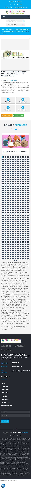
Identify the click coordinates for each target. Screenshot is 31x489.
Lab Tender (5, 399)
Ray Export (25, 432)
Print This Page (19, 115)
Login (12, 1)
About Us (5, 386)
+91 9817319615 (9, 7)
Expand (27, 40)
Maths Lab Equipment (8, 31)
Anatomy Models (19, 31)
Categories (5, 389)
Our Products (9, 29)
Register (19, 1)
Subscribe (5, 421)
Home (2, 29)
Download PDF (7, 115)
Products (5, 393)
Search (4, 396)
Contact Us (5, 402)
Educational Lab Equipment (22, 29)
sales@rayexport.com (22, 7)
